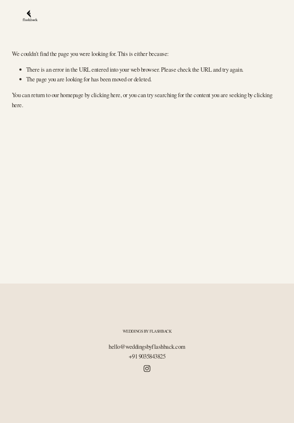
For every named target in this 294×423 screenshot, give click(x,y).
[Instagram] (147, 368)
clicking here (105, 95)
